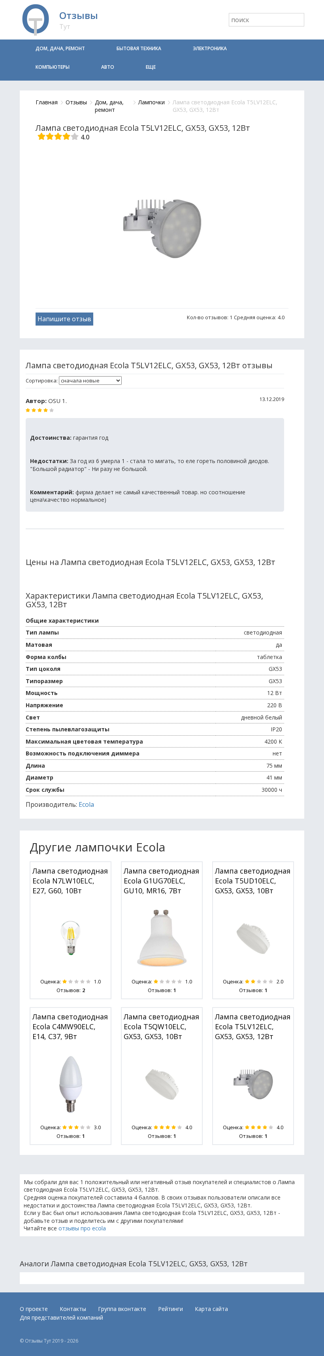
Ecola (86, 804)
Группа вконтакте (122, 1309)
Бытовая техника (139, 48)
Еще (151, 67)
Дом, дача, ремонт (60, 48)
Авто (107, 67)
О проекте (34, 1309)
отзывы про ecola (82, 1228)
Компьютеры (53, 67)
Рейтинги (170, 1309)
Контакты (73, 1309)
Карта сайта (211, 1309)
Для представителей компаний (61, 1317)
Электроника (210, 48)
